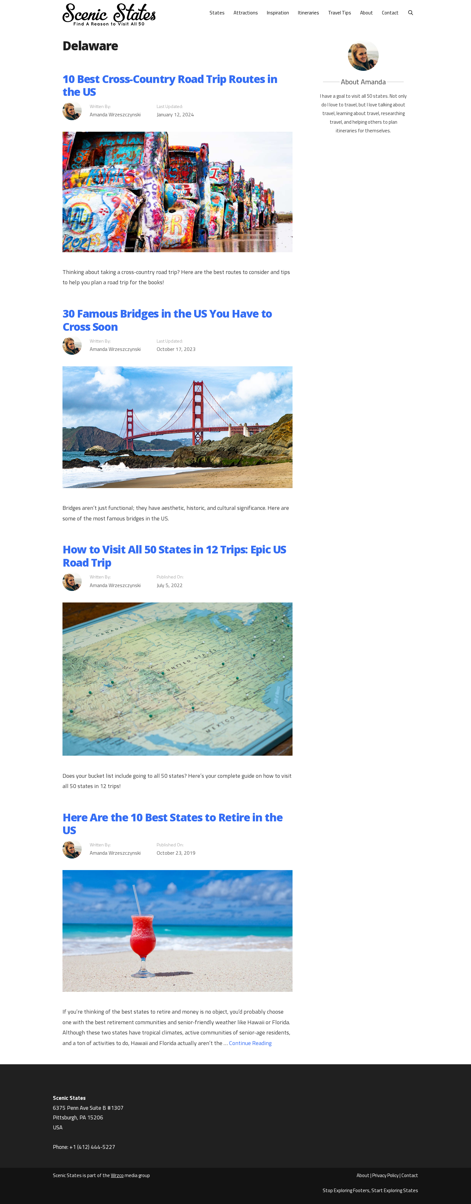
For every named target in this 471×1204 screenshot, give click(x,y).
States (217, 12)
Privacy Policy (385, 1175)
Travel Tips (339, 12)
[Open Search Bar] (410, 12)
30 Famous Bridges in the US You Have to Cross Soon (167, 320)
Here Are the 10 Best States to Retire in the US (172, 824)
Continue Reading (250, 1043)
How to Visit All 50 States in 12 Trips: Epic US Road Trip (174, 556)
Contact (390, 12)
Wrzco (117, 1175)
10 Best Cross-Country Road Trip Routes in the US (169, 85)
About (366, 12)
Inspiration (278, 12)
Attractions (246, 12)
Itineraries (308, 12)
